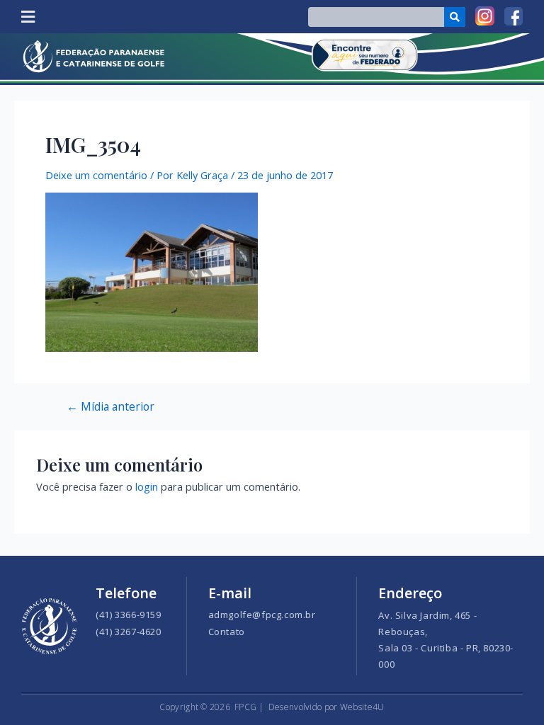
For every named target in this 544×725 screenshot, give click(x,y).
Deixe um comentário (96, 175)
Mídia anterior (110, 407)
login (146, 486)
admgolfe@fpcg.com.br (262, 614)
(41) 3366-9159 (128, 614)
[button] (28, 17)
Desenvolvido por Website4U (326, 707)
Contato (226, 631)
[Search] (455, 17)
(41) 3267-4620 (128, 631)
